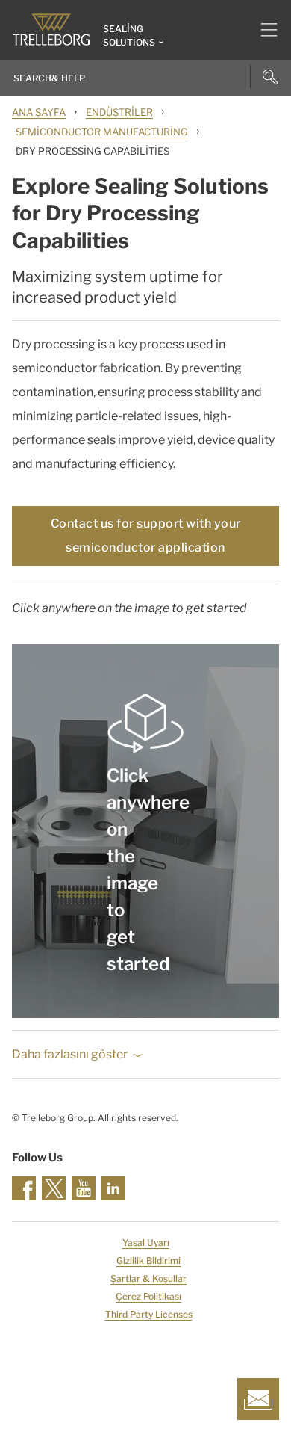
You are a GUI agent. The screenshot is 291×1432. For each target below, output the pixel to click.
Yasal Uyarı (145, 1242)
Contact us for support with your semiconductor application (146, 535)
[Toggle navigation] (263, 29)
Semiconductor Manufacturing (102, 132)
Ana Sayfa (39, 112)
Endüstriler (119, 112)
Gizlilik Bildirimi (148, 1260)
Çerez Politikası (148, 1296)
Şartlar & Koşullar (148, 1278)
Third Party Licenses (149, 1314)
